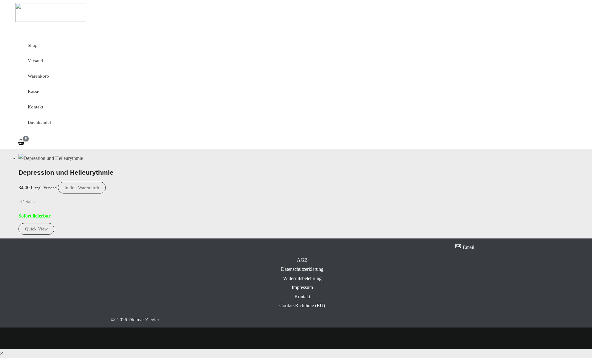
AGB (302, 259)
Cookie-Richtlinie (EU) (302, 305)
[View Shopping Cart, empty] (21, 142)
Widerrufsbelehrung (302, 278)
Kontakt (302, 296)
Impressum (302, 287)
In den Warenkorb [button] (81, 187)
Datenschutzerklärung (302, 269)
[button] (2, 353)
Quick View (36, 228)
